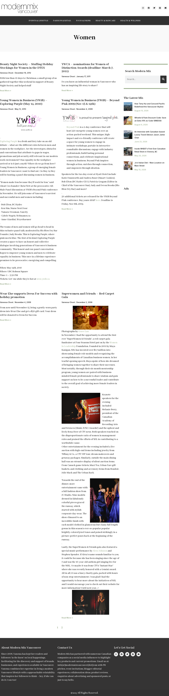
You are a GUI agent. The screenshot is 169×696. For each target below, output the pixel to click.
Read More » (5, 90)
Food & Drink (83, 20)
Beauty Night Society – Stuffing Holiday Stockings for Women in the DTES (26, 66)
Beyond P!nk (73, 127)
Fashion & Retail (62, 20)
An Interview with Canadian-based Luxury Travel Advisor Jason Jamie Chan (149, 135)
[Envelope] (165, 8)
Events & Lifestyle (38, 20)
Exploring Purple (8, 141)
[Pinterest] (160, 8)
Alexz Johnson (100, 550)
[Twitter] (154, 8)
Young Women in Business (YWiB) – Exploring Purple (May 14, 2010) (23, 102)
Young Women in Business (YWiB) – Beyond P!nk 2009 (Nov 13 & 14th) (90, 102)
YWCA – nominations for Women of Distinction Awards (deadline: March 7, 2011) (87, 67)
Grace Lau (83, 331)
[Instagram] (143, 8)
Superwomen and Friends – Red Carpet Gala (88, 295)
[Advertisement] (144, 210)
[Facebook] (149, 8)
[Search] (163, 79)
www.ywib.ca (43, 279)
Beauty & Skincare (105, 20)
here (98, 200)
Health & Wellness (130, 20)
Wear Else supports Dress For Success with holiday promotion (28, 295)
